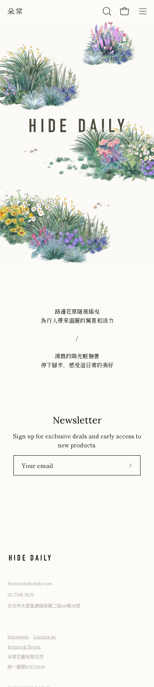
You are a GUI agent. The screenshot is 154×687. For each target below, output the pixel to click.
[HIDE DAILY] (14, 11)
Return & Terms (24, 647)
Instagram (18, 636)
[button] (106, 11)
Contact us (44, 636)
